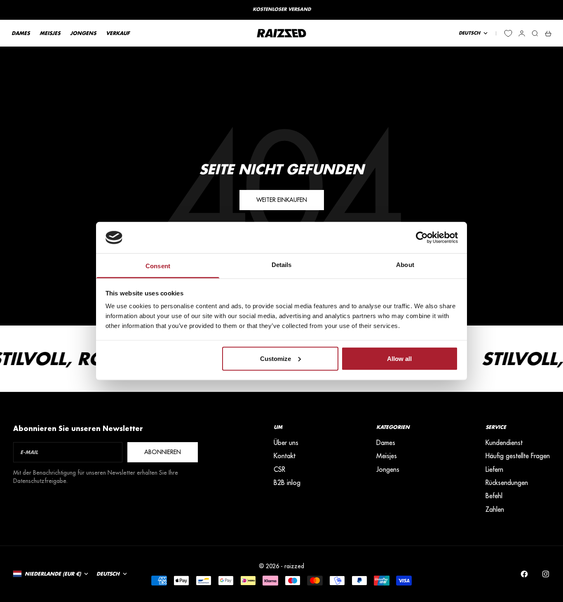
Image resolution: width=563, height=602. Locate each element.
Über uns (286, 442)
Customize (275, 358)
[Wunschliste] (508, 33)
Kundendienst (504, 442)
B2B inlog (287, 482)
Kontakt (285, 456)
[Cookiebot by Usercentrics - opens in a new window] (422, 237)
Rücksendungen (507, 482)
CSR (279, 469)
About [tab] (405, 264)
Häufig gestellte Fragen (518, 456)
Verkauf (118, 33)
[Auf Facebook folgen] (524, 574)
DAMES (21, 33)
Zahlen (495, 509)
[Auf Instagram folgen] (546, 574)
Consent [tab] (157, 265)
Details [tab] (282, 264)
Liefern (494, 469)
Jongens (387, 469)
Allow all (399, 358)
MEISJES (50, 33)
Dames (385, 442)
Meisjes (386, 456)
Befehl (494, 496)
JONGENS (83, 33)
